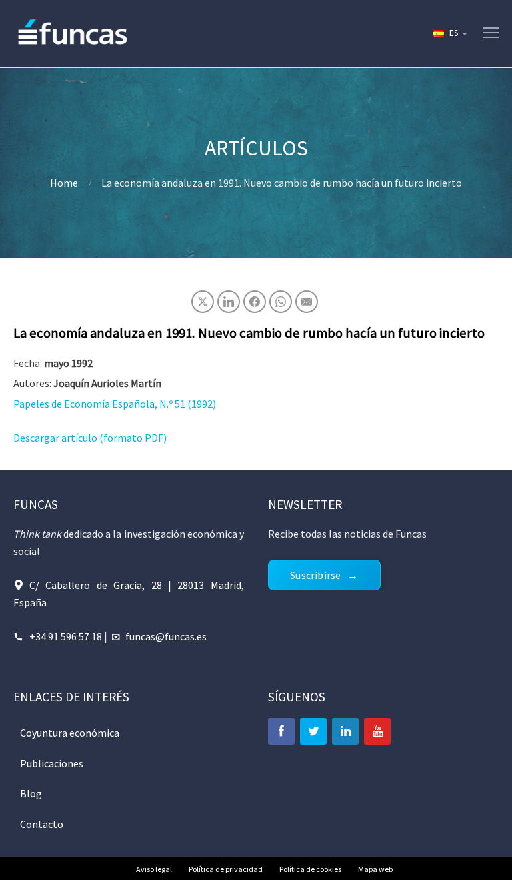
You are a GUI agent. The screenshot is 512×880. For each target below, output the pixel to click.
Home (64, 182)
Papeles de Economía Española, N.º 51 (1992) (114, 403)
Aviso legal (154, 869)
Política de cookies (310, 869)
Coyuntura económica (69, 732)
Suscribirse (315, 575)
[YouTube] (377, 731)
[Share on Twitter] (202, 301)
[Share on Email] (306, 301)
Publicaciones (51, 763)
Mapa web (375, 869)
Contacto (41, 824)
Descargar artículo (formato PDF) (90, 437)
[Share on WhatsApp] (280, 301)
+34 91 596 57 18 (65, 636)
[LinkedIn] (345, 731)
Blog (31, 793)
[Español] (449, 33)
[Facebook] (281, 731)
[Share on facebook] (254, 301)
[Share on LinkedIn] (228, 301)
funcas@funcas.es (166, 636)
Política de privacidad (226, 869)
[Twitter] (313, 731)
